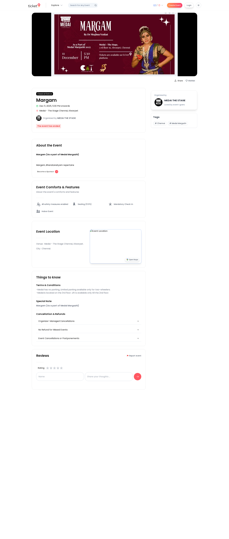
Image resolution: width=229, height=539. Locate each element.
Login (189, 5)
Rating (41, 367)
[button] (57, 5)
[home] (34, 5)
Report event (135, 355)
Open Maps (133, 259)
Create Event (175, 5)
